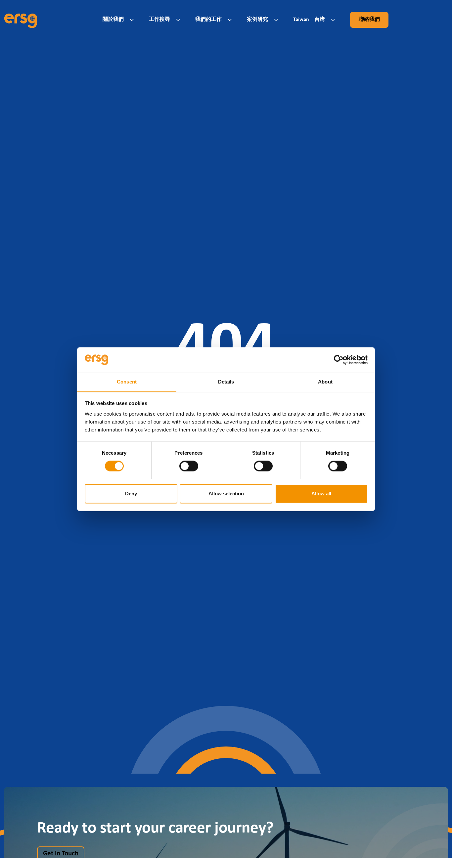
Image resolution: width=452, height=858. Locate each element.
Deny (131, 493)
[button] (119, 19)
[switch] (188, 466)
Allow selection (226, 493)
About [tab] (325, 381)
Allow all (321, 493)
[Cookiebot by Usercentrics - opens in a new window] (339, 360)
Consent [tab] (127, 381)
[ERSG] (20, 20)
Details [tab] (226, 381)
